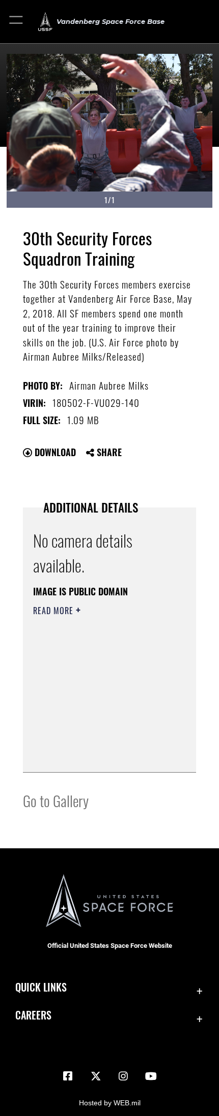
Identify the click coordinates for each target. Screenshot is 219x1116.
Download (54, 452)
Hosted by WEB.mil (110, 1103)
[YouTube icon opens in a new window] (151, 1076)
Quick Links (41, 987)
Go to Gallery (56, 800)
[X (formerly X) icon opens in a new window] (95, 1076)
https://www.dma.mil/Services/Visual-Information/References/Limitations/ (95, 739)
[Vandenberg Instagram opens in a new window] (123, 1076)
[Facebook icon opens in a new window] (67, 1076)
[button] (16, 21)
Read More (54, 610)
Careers (33, 1015)
